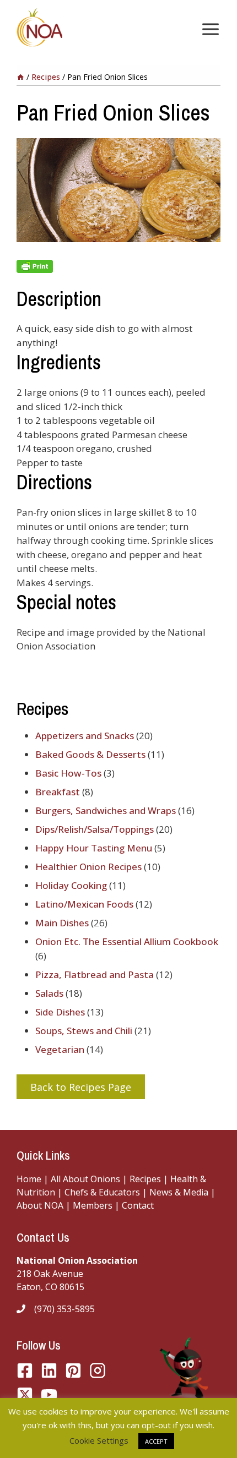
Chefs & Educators (103, 1192)
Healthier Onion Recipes (88, 866)
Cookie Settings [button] (98, 1440)
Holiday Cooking (71, 885)
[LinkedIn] (49, 1370)
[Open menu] (208, 29)
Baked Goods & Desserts (90, 754)
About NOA (40, 1205)
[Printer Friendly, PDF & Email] (118, 266)
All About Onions (85, 1179)
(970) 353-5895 (64, 1309)
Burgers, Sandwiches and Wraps (105, 810)
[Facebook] (25, 1370)
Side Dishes (60, 1012)
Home (29, 1179)
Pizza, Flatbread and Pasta (94, 974)
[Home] (20, 77)
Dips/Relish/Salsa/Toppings (94, 829)
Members (92, 1205)
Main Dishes (62, 922)
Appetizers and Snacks (84, 735)
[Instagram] (97, 1370)
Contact (138, 1205)
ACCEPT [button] (156, 1441)
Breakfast (57, 791)
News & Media (178, 1192)
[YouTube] (25, 1394)
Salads (49, 993)
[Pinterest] (73, 1370)
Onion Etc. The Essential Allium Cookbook (126, 941)
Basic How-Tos (68, 773)
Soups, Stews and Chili (83, 1030)
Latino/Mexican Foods (84, 904)
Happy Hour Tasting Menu (93, 848)
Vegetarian (59, 1049)
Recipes (145, 1179)
